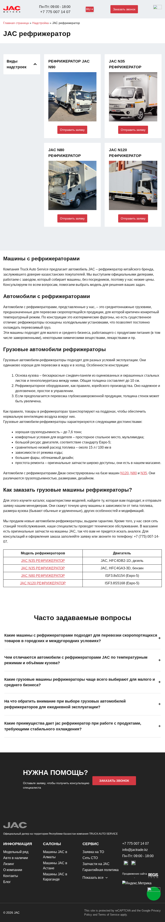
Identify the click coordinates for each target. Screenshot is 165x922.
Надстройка (40, 23)
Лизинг (8, 864)
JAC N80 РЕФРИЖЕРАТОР (43, 575)
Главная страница (16, 23)
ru (88, 9)
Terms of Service (108, 914)
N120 (124, 473)
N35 (144, 473)
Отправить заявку (72, 129)
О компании (12, 870)
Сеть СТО (90, 858)
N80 (133, 473)
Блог (7, 882)
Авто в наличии (15, 858)
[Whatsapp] (153, 893)
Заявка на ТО (93, 852)
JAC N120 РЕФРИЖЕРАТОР (43, 583)
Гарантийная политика (100, 870)
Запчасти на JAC (96, 864)
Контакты (10, 876)
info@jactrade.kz (135, 850)
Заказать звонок (124, 9)
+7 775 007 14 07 (55, 12)
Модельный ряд (15, 852)
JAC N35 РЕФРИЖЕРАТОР (43, 560)
